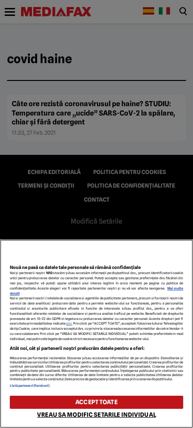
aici (69, 323)
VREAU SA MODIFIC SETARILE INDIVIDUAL (96, 414)
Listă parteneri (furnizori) (30, 386)
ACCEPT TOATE (96, 402)
